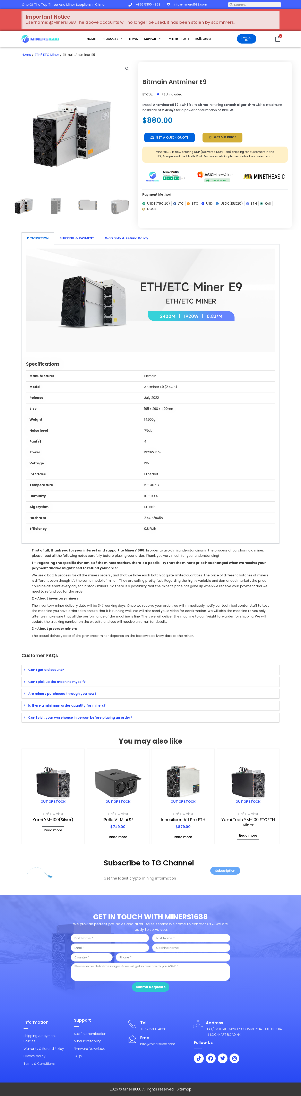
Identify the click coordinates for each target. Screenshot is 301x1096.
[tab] (150, 670)
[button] (127, 68)
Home (26, 54)
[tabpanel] (151, 394)
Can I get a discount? (46, 669)
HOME (91, 39)
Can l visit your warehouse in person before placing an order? (80, 717)
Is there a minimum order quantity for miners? (67, 705)
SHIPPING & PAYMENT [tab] (77, 238)
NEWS (133, 39)
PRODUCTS (110, 39)
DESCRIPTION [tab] (38, 238)
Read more (53, 830)
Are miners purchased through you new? (62, 693)
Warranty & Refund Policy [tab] (126, 238)
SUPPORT (151, 39)
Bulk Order (203, 39)
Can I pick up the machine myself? (57, 681)
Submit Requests (150, 987)
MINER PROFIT (179, 39)
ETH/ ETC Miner (46, 54)
